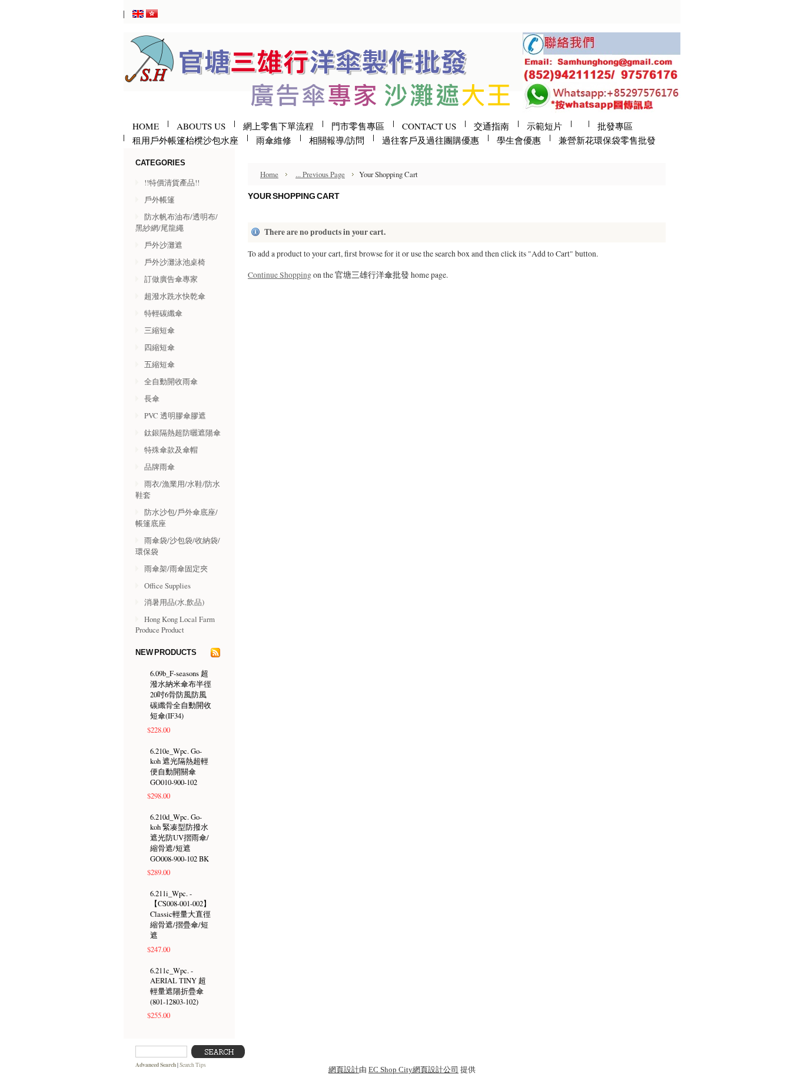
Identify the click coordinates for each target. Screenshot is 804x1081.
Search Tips (193, 1065)
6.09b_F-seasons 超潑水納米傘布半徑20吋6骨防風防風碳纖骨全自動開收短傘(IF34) (180, 694)
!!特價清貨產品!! (172, 182)
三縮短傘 (159, 330)
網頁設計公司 (436, 1069)
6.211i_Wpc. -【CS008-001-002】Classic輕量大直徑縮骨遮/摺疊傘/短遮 (180, 914)
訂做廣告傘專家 (171, 279)
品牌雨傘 (159, 466)
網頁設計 (343, 1069)
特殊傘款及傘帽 (171, 449)
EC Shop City (390, 1069)
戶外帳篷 (159, 199)
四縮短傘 (159, 347)
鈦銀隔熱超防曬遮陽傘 (182, 432)
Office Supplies (167, 585)
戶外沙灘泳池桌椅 (174, 262)
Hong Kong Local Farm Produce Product (175, 624)
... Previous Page (320, 174)
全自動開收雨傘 (171, 381)
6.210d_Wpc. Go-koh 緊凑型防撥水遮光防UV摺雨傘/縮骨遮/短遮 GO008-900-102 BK (179, 838)
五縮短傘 (159, 364)
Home (269, 174)
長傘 (152, 398)
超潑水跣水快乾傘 (174, 296)
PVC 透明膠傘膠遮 (175, 415)
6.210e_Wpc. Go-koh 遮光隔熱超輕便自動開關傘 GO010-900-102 (179, 766)
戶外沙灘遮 (163, 245)
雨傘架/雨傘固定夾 (176, 568)
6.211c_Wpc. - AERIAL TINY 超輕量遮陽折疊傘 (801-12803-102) (178, 986)
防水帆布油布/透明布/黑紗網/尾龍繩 (176, 222)
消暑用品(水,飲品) (174, 602)
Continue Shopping (279, 275)
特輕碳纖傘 (163, 313)
